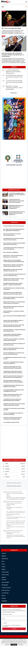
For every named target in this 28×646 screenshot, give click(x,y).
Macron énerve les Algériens (10, 252)
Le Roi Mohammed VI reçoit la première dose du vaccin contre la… (13, 239)
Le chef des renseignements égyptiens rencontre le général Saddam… (17, 195)
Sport (3, 561)
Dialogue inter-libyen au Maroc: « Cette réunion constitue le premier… (13, 279)
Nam (7, 491)
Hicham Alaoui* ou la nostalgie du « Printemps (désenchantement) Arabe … (14, 261)
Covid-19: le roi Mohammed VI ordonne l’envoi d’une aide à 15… (13, 362)
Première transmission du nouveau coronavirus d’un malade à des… (12, 418)
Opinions (4, 577)
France (3, 564)
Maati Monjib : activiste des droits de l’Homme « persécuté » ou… (12, 270)
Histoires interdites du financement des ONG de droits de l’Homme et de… (13, 325)
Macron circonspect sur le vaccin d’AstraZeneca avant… (12, 234)
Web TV (3, 36)
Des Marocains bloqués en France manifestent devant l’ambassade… (12, 367)
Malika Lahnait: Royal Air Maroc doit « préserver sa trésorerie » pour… (12, 395)
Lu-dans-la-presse (6, 587)
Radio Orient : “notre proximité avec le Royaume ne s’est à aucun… (13, 256)
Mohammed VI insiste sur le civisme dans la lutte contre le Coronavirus (14, 302)
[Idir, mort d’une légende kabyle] (14, 18)
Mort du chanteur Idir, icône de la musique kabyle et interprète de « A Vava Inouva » (13, 54)
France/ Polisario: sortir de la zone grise (13, 226)
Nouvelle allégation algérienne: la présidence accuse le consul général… (13, 381)
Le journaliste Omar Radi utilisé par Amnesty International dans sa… (12, 335)
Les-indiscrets (5, 593)
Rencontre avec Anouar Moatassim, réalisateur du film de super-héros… (12, 293)
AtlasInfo (5, 623)
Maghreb (4, 556)
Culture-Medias (5, 582)
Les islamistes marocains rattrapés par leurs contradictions (13, 248)
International (5, 558)
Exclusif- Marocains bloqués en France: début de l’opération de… (13, 349)
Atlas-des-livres (6, 590)
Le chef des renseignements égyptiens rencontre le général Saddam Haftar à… (13, 71)
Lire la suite (20, 644)
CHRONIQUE (4, 601)
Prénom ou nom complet (7, 614)
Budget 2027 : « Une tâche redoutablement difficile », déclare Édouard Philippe (14, 87)
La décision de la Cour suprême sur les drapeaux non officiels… (13, 386)
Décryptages (5, 585)
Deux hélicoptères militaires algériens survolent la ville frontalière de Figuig (14, 493)
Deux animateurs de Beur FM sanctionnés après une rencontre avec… (14, 243)
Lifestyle (4, 598)
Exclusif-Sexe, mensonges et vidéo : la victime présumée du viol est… (13, 321)
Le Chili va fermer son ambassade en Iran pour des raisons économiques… (16, 201)
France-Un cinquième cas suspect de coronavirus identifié (13, 413)
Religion (3, 569)
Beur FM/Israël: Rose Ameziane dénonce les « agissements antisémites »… (13, 230)
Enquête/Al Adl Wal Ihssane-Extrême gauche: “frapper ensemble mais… (13, 284)
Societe (3, 566)
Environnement (5, 572)
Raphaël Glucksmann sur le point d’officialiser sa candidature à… (16, 207)
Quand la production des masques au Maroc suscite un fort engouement (13, 376)
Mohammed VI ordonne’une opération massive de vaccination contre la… (13, 265)
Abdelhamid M (9, 501)
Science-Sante (5, 574)
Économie (4, 579)
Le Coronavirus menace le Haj (11, 422)
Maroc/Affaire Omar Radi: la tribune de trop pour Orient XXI (13, 307)
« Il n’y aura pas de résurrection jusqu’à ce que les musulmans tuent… (14, 274)
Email (3, 618)
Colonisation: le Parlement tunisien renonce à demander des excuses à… (13, 372)
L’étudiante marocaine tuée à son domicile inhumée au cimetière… (12, 399)
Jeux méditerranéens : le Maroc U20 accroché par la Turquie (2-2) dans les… (14, 77)
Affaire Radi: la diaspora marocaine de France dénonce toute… (13, 298)
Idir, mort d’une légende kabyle (11, 28)
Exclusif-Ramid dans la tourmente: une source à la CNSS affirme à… (13, 353)
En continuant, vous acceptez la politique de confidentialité (11, 626)
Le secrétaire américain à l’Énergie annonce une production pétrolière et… (14, 82)
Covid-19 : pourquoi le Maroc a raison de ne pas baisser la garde (13, 339)
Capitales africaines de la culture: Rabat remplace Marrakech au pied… (14, 404)
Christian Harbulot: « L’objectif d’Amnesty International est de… (14, 330)
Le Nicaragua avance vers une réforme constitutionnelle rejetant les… (17, 213)
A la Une (3, 11)
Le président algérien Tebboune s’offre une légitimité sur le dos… (13, 390)
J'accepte (14, 644)
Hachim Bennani (9, 530)
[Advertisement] (14, 441)
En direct (4, 553)
